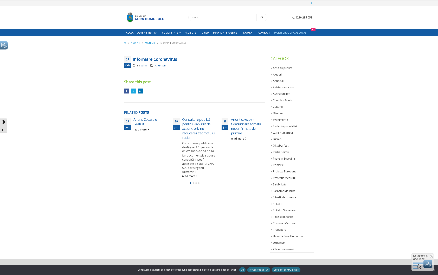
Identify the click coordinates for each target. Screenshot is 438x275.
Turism (204, 32)
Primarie (278, 165)
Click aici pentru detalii (286, 269)
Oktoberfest (280, 145)
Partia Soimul (281, 152)
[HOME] (125, 43)
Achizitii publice (282, 68)
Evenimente (280, 120)
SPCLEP (277, 204)
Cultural (278, 107)
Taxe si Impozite (283, 217)
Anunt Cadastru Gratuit (145, 121)
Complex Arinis (282, 100)
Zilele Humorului (283, 249)
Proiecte (190, 32)
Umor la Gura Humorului (288, 236)
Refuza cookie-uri (258, 269)
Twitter (133, 91)
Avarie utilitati (281, 94)
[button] (190, 183)
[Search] (262, 17)
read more (140, 129)
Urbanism (279, 243)
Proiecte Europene (284, 171)
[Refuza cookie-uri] (433, 270)
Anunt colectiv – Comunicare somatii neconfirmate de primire (246, 126)
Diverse (278, 113)
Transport (279, 230)
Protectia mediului (284, 178)
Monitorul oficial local (290, 32)
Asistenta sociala (283, 87)
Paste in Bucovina (284, 158)
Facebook (126, 91)
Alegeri (277, 74)
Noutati (248, 32)
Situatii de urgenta (284, 197)
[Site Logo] (145, 17)
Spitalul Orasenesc (284, 210)
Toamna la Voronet (285, 223)
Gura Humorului (283, 133)
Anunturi (160, 65)
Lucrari (277, 139)
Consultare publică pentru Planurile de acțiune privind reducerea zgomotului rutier (198, 128)
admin (144, 65)
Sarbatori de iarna (284, 191)
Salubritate (280, 184)
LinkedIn (140, 91)
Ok (242, 269)
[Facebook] (312, 3)
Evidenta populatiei (285, 126)
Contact (264, 32)
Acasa (129, 32)
